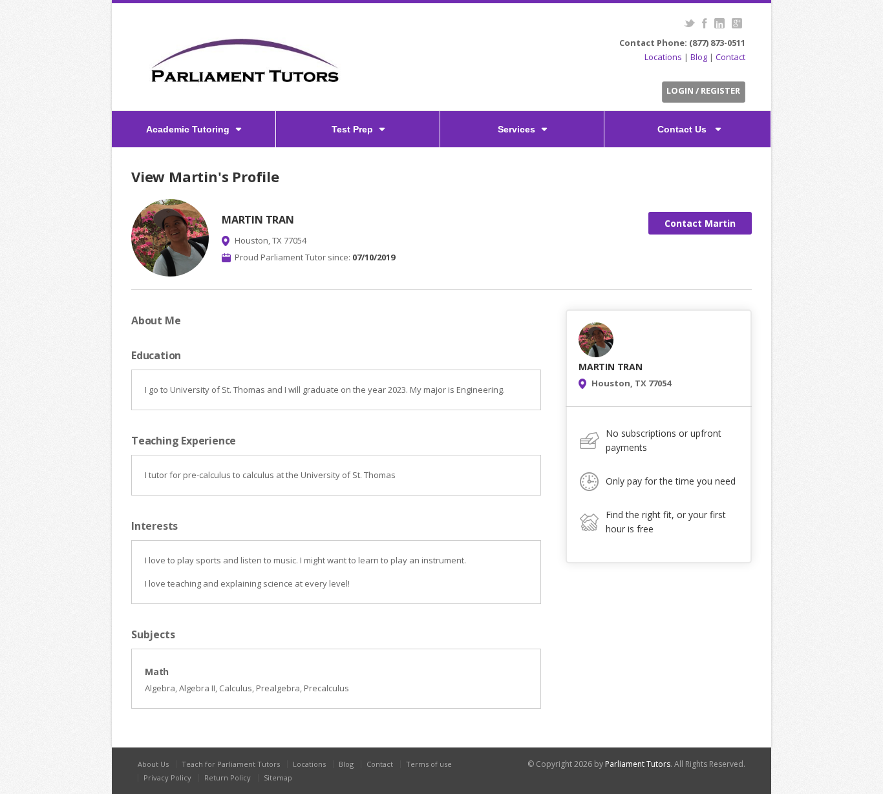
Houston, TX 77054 (270, 240)
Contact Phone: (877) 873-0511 (682, 42)
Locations (663, 57)
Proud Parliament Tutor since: (315, 257)
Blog (698, 57)
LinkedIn (719, 23)
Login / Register (703, 90)
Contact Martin (700, 223)
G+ (736, 23)
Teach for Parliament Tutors (231, 764)
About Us (153, 764)
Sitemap (278, 777)
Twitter (689, 23)
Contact (730, 57)
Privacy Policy (167, 777)
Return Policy (227, 777)
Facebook (704, 23)
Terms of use (429, 764)
